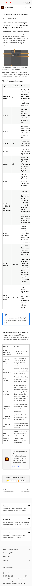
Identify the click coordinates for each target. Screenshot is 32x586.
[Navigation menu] (2, 2)
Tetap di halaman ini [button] (7, 567)
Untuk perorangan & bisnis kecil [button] (10, 549)
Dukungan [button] (5, 560)
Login (28, 2)
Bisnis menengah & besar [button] (9, 553)
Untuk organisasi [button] (7, 556)
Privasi (4, 581)
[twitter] (9, 576)
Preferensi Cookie (20, 581)
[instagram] (6, 576)
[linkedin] (12, 576)
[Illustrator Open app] (30, 7)
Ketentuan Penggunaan (11, 581)
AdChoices (23, 583)
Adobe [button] (4, 564)
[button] (23, 2)
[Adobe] (8, 2)
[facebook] (3, 576)
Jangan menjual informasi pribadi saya (10, 583)
